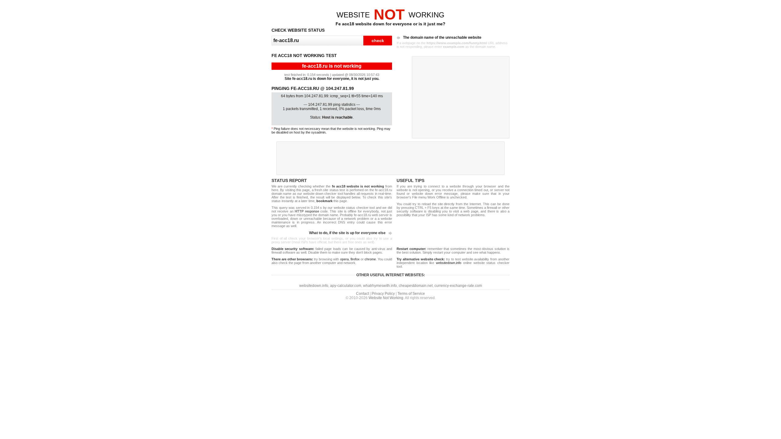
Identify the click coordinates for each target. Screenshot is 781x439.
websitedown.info (448, 263)
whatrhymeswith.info (380, 286)
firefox (355, 259)
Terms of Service (411, 293)
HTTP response (307, 211)
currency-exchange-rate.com (458, 286)
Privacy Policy (383, 293)
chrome (370, 259)
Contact (362, 293)
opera (344, 259)
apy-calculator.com (345, 286)
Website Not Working (386, 298)
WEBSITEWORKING (390, 15)
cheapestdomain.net (416, 286)
